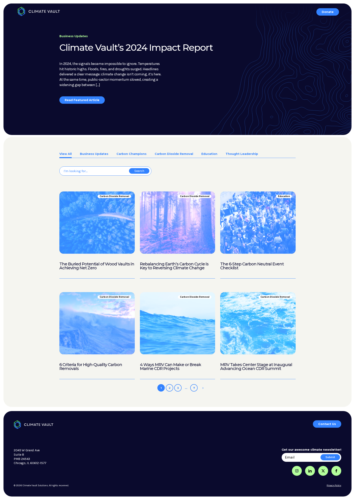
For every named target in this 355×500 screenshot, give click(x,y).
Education (209, 154)
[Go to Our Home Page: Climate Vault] (39, 11)
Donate (328, 12)
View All (65, 154)
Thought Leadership (242, 154)
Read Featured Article (82, 100)
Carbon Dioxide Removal (174, 154)
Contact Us (327, 424)
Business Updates (94, 154)
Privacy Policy (334, 485)
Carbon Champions (131, 154)
